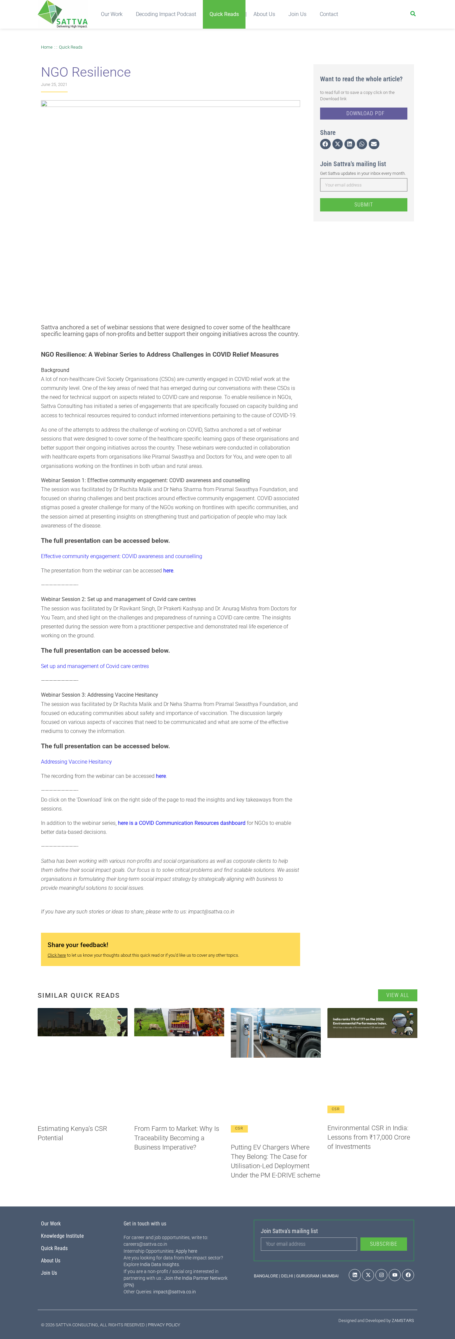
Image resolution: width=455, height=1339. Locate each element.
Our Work (112, 14)
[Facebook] (408, 1275)
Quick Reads (224, 14)
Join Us (297, 14)
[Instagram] (381, 1275)
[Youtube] (395, 1275)
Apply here (186, 1251)
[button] (325, 144)
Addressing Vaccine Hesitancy (76, 762)
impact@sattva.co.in (174, 1291)
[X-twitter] (368, 1275)
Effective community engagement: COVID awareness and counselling (121, 556)
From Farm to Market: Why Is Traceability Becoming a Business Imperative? (176, 1138)
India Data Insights (159, 1264)
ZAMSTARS (403, 1320)
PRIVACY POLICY (164, 1324)
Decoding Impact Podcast (166, 14)
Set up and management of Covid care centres (95, 666)
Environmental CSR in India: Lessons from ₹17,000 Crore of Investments (368, 1137)
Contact (329, 14)
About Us (264, 14)
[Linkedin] (355, 1275)
